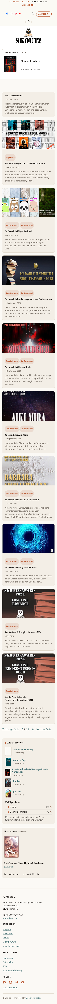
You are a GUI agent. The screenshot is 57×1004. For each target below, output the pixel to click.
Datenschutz (8, 962)
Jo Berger (8, 866)
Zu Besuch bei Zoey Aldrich (17, 366)
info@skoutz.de (10, 918)
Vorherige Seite (10, 729)
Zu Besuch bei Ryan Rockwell (18, 231)
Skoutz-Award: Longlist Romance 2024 (23, 632)
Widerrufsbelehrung (12, 970)
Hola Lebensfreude (13, 95)
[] (8, 751)
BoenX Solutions (33, 998)
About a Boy (19, 760)
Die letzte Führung (23, 749)
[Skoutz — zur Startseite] (28, 35)
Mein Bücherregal (11, 946)
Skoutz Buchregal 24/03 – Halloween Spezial (25, 163)
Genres (6, 937)
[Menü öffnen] (26, 13)
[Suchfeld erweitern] (28, 22)
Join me (17, 791)
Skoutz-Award (12, 225)
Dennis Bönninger (18, 811)
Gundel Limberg (30, 61)
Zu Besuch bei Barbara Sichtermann (22, 499)
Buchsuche (8, 933)
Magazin (7, 929)
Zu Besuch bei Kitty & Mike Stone (21, 567)
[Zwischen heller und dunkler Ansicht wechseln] (33, 13)
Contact (17, 781)
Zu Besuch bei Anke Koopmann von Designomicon (28, 299)
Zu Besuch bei (27, 225)
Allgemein (10, 157)
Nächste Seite (43, 729)
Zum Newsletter (10, 987)
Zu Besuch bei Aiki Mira (16, 434)
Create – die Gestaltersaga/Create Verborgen (30, 770)
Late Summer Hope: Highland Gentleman (24, 863)
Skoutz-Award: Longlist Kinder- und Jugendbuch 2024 (19, 698)
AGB (5, 966)
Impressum (8, 958)
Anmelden (43, 14)
